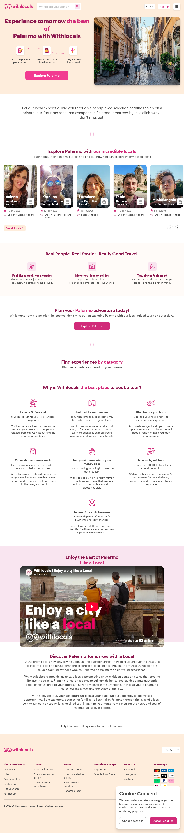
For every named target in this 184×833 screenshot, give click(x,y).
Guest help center (44, 769)
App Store (100, 769)
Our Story (9, 769)
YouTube (129, 779)
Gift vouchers (11, 788)
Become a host (72, 790)
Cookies (49, 805)
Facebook (129, 769)
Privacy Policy (36, 805)
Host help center (73, 769)
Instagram (130, 774)
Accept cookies (163, 820)
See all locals (13, 228)
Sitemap (59, 805)
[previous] (170, 228)
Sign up (164, 6)
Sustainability (12, 779)
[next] (177, 228)
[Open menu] (176, 6)
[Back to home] (19, 6)
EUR (148, 6)
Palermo (74, 726)
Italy (63, 726)
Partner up (10, 793)
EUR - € (167, 749)
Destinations (11, 783)
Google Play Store (104, 774)
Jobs (6, 774)
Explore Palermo (47, 75)
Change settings (132, 820)
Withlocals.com (19, 805)
